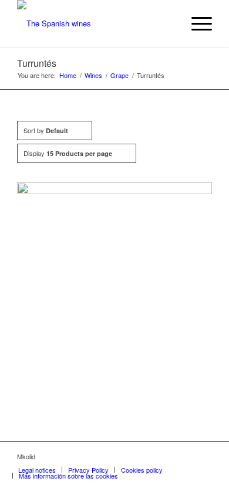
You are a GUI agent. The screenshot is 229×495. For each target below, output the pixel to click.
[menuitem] (196, 23)
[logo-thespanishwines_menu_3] (95, 23)
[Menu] (196, 23)
